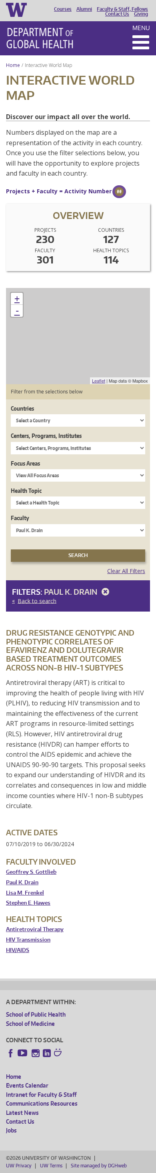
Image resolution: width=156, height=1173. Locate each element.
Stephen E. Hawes (28, 903)
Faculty (20, 518)
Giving (141, 14)
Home (13, 65)
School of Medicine (30, 1023)
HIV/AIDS (17, 950)
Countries (22, 408)
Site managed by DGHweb (99, 1166)
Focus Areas (25, 463)
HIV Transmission (28, 940)
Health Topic (26, 490)
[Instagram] (35, 1053)
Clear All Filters (126, 571)
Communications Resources (42, 1103)
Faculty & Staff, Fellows (122, 9)
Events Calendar (27, 1085)
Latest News (22, 1112)
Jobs (11, 1130)
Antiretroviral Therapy (35, 929)
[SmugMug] (59, 1053)
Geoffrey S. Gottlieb (31, 872)
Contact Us (117, 14)
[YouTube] (23, 1053)
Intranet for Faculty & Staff (41, 1094)
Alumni (84, 9)
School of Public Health (36, 1014)
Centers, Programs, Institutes (46, 435)
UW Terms (51, 1166)
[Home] (40, 38)
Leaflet (98, 380)
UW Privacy (19, 1166)
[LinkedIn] (47, 1053)
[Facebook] (11, 1053)
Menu (141, 27)
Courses (63, 9)
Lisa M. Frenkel (25, 893)
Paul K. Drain (71, 591)
